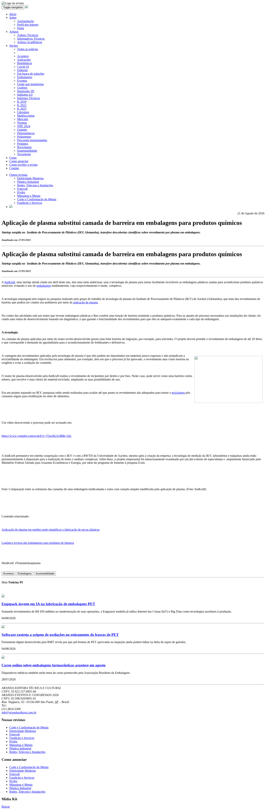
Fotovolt (22, 188)
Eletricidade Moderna (30, 178)
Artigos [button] (13, 31)
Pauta (20, 28)
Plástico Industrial (28, 181)
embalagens (43, 285)
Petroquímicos (26, 133)
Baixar (6, 806)
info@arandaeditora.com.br (19, 712)
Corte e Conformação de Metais (36, 199)
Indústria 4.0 (25, 94)
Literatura (23, 112)
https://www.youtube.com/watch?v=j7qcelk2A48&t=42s (36, 435)
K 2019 (21, 101)
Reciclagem (24, 147)
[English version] (10, 206)
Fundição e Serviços (29, 202)
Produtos (22, 143)
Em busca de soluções (30, 73)
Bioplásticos (24, 63)
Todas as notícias (27, 49)
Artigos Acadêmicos (29, 42)
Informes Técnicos (28, 98)
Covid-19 (23, 66)
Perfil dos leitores (27, 24)
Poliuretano (24, 136)
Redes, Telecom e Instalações (35, 185)
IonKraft (9, 282)
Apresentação (25, 21)
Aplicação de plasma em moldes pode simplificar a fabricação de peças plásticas (51, 529)
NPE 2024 (23, 126)
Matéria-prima (25, 115)
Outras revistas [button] (18, 174)
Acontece (23, 56)
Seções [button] (13, 45)
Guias (13, 157)
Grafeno (22, 87)
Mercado (22, 119)
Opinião (22, 129)
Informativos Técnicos (31, 38)
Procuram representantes (32, 140)
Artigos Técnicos (27, 35)
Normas (22, 122)
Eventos (22, 80)
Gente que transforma (30, 84)
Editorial (22, 70)
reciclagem (178, 392)
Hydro (21, 192)
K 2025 (21, 108)
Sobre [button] (13, 17)
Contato (14, 168)
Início (12, 14)
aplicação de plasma (85, 302)
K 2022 (21, 105)
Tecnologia (24, 154)
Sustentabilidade (27, 150)
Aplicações (24, 59)
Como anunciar (18, 161)
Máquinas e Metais (28, 195)
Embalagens (24, 77)
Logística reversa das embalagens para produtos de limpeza (38, 542)
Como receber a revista (23, 164)
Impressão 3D (25, 91)
